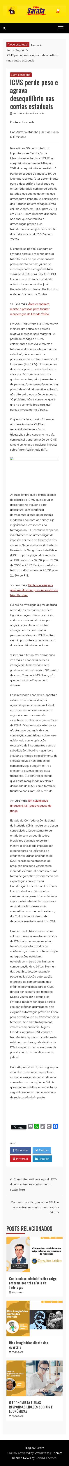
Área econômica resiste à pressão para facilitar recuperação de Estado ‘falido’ (30, 309)
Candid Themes (46, 1458)
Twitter (43, 1150)
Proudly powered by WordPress (28, 1453)
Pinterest (21, 1158)
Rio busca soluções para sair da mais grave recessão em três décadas (34, 590)
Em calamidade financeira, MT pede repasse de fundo (31, 805)
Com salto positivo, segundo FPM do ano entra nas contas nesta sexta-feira (33, 1184)
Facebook (21, 1150)
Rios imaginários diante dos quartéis (28, 1344)
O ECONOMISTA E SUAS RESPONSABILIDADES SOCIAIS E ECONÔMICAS (31, 1407)
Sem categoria (20, 75)
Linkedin (43, 1158)
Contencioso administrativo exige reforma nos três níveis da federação (33, 1283)
